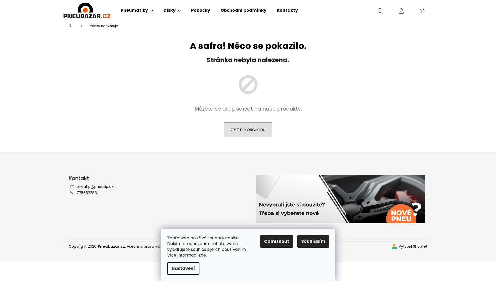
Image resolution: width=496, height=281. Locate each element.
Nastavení (183, 268)
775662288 (87, 192)
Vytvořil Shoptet (413, 246)
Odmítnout (276, 241)
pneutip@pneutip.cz (95, 186)
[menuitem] (137, 10)
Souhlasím (313, 241)
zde (202, 255)
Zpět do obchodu (248, 129)
